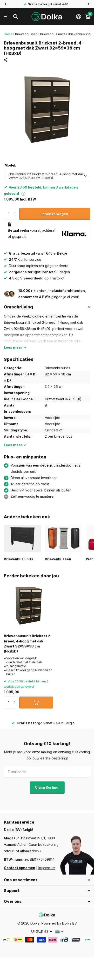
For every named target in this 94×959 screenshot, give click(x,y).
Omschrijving (18, 306)
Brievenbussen (26, 34)
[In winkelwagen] (36, 702)
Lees (13, 347)
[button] (5, 4)
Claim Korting (47, 787)
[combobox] (47, 176)
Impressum (46, 868)
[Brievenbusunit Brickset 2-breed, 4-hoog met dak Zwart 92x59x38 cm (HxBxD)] (28, 605)
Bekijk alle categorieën (6, 17)
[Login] (78, 16)
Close (47, 880)
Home (8, 34)
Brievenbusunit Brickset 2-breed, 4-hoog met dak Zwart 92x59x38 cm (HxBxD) (28, 643)
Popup (23, 193)
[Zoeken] (15, 16)
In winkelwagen (54, 214)
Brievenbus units (52, 34)
